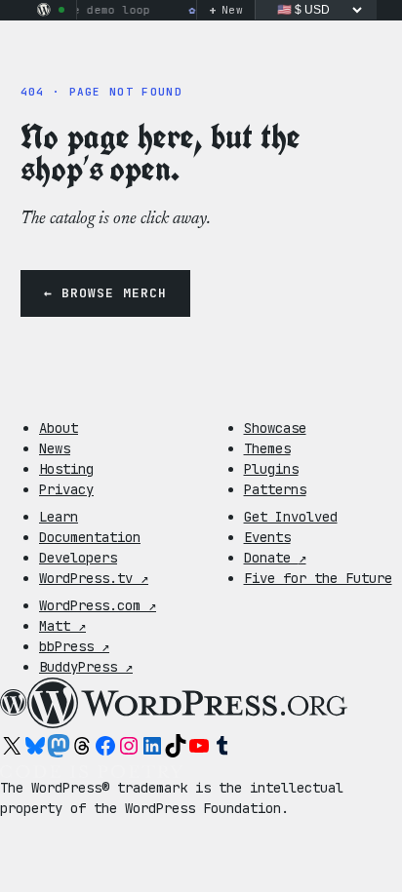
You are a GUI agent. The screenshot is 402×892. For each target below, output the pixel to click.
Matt (62, 626)
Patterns (275, 489)
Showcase (275, 428)
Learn (58, 516)
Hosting (66, 469)
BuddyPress (86, 667)
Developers (78, 557)
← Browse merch (106, 293)
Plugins (271, 469)
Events (267, 537)
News (54, 448)
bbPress (74, 646)
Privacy (66, 489)
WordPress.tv (93, 578)
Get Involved (291, 516)
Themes (267, 448)
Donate (275, 557)
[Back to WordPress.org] (44, 10)
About (58, 428)
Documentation (90, 537)
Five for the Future (318, 578)
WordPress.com (97, 605)
